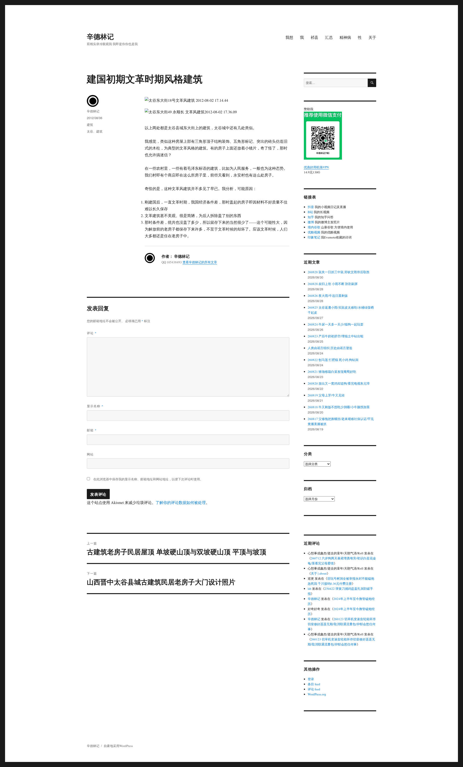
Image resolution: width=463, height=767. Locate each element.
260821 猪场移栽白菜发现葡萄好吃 (332, 371)
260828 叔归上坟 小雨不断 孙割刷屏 (333, 284)
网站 (90, 454)
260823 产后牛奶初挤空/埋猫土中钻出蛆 (335, 336)
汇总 (329, 37)
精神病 (345, 37)
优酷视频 (314, 232)
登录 (311, 679)
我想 (289, 37)
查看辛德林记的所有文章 (200, 262)
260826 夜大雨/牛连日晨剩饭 (328, 295)
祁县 (314, 37)
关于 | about (319, 573)
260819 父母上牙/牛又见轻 (326, 395)
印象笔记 (314, 237)
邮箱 (92, 430)
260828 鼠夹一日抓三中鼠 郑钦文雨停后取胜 (338, 272)
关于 (372, 37)
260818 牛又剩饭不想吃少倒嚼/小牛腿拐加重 (339, 407)
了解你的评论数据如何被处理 (181, 502)
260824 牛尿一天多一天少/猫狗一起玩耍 (335, 324)
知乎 (311, 217)
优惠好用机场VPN (316, 167)
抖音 (311, 207)
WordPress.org (317, 694)
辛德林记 (100, 36)
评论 (92, 333)
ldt (309, 588)
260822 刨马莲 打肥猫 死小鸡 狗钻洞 (333, 360)
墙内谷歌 (314, 227)
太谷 (90, 131)
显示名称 (95, 406)
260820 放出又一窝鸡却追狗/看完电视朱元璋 (339, 383)
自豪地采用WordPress (118, 746)
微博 (311, 222)
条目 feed (314, 684)
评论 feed (314, 689)
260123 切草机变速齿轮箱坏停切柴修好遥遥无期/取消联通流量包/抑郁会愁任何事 (342, 624)
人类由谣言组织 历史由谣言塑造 (330, 348)
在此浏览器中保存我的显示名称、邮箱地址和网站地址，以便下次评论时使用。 (148, 479)
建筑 (90, 124)
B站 (310, 212)
